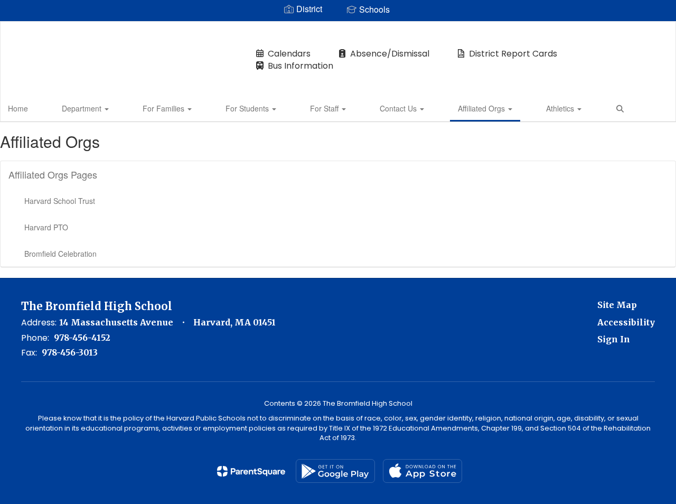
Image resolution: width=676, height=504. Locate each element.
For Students (248, 108)
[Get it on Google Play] (335, 471)
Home (18, 108)
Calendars (289, 54)
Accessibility (626, 322)
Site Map (617, 305)
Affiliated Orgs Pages (52, 174)
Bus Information (300, 66)
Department (83, 108)
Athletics (561, 108)
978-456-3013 (70, 352)
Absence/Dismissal (389, 54)
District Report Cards (513, 54)
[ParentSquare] (251, 471)
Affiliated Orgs (482, 108)
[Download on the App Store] (422, 471)
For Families (164, 108)
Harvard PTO (46, 227)
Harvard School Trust (59, 200)
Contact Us (399, 108)
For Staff (325, 108)
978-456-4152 (82, 337)
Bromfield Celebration (60, 253)
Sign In (613, 339)
